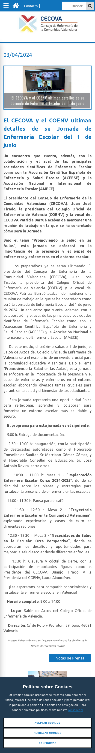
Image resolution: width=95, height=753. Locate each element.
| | (30, 5)
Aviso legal (75, 710)
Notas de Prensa (70, 658)
